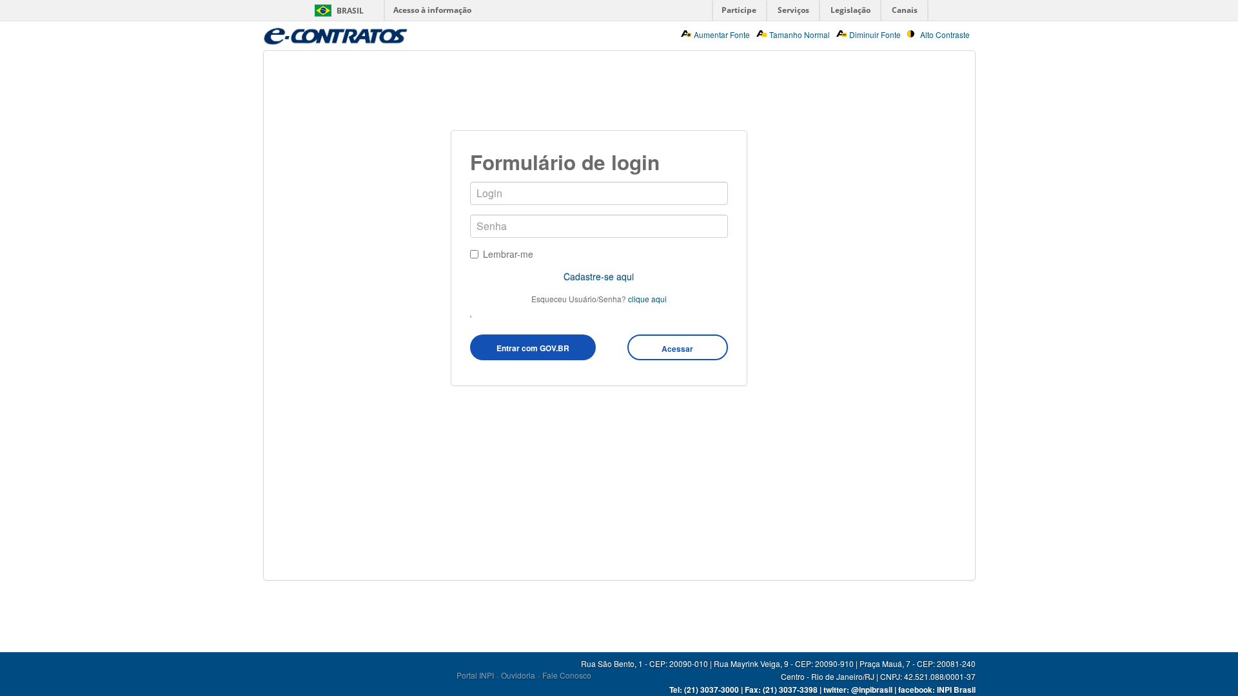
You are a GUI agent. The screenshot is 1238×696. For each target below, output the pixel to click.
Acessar (677, 348)
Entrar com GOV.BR (532, 348)
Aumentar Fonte (722, 34)
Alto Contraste (945, 34)
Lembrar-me (508, 253)
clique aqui (647, 298)
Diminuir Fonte (875, 34)
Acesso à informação (432, 10)
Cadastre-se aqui (599, 276)
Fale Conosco (566, 675)
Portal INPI (475, 675)
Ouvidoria (518, 675)
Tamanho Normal (799, 34)
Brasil (350, 10)
